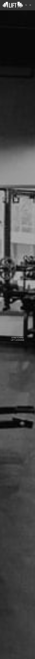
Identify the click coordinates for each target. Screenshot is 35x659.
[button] (26, 5)
